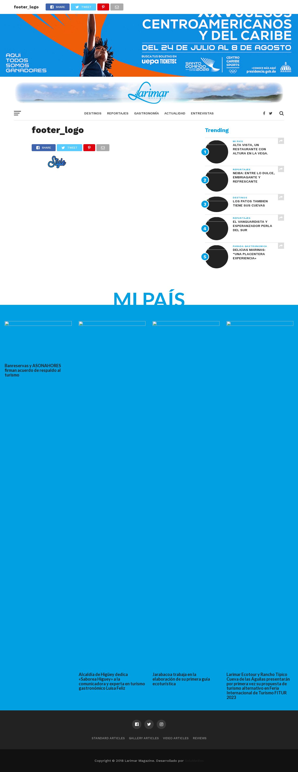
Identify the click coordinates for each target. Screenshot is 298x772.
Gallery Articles (144, 738)
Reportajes (118, 113)
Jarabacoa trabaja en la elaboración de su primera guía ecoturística (181, 679)
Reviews (200, 738)
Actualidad (174, 113)
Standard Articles (108, 738)
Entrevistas (202, 113)
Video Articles (176, 738)
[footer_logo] (49, 167)
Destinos (93, 113)
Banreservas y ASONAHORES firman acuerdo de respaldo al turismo (33, 370)
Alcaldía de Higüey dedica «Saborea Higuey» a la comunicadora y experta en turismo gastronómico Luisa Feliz (112, 681)
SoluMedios (194, 760)
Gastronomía (146, 113)
